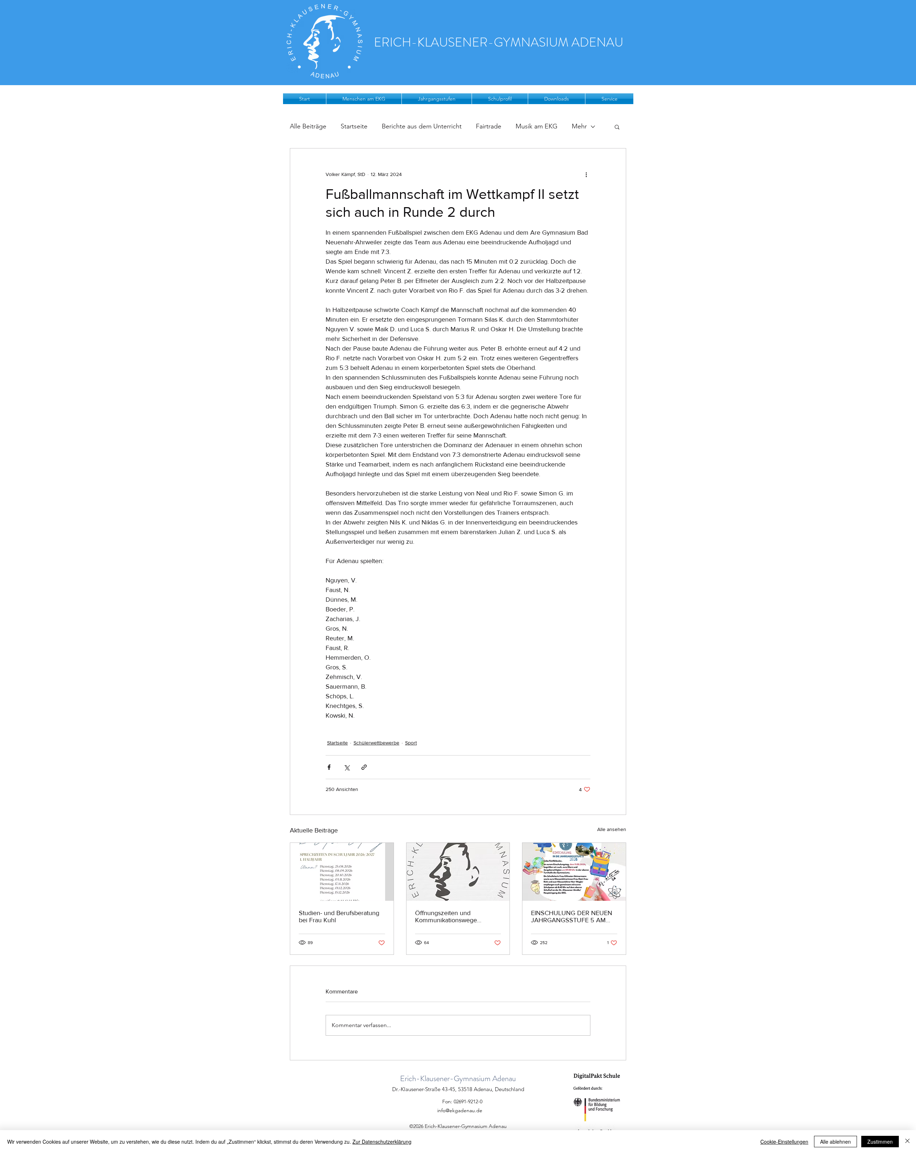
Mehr (579, 126)
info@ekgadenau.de (459, 1110)
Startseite (354, 126)
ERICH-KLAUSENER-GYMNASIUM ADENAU (498, 42)
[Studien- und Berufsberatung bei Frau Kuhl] (342, 872)
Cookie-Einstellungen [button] (784, 1141)
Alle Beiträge (308, 126)
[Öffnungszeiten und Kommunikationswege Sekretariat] (458, 872)
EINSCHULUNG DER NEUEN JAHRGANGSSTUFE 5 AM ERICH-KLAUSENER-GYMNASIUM (571, 916)
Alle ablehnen (835, 1141)
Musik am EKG (536, 126)
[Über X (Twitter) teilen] (346, 767)
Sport (411, 743)
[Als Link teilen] (364, 767)
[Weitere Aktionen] (586, 174)
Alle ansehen (611, 829)
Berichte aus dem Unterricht (422, 126)
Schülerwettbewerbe (376, 743)
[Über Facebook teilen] (329, 767)
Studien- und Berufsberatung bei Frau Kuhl (339, 916)
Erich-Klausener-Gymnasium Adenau (458, 1078)
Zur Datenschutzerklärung (381, 1141)
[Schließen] (907, 1141)
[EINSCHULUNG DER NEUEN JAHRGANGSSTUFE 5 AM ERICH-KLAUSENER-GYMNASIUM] (574, 872)
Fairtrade (488, 126)
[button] (363, 98)
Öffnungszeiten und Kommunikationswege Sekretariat (446, 916)
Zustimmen (880, 1141)
